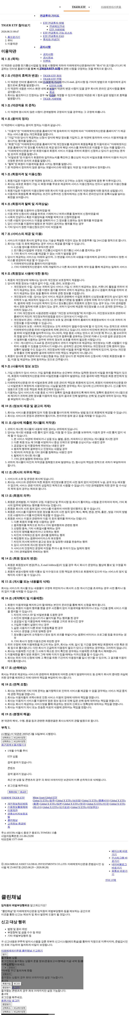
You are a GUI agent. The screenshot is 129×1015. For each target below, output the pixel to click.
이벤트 (47, 61)
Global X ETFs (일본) (51, 804)
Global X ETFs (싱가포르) (56, 807)
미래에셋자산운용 (111, 7)
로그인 (23, 792)
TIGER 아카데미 (52, 82)
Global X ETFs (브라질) (68, 800)
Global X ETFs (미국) (98, 804)
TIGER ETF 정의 (52, 75)
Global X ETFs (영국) (74, 804)
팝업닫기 (7, 987)
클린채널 (13, 820)
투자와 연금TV (51, 39)
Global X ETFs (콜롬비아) (95, 800)
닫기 (5, 954)
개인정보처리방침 (18, 803)
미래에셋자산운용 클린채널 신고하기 (22, 950)
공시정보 (48, 57)
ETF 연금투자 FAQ (53, 36)
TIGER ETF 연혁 (52, 79)
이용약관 (13, 810)
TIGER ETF (79, 7)
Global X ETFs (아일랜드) (84, 807)
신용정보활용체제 (18, 807)
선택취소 (7, 737)
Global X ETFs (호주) (44, 800)
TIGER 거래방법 (52, 98)
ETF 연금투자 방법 (53, 23)
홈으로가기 (14, 37)
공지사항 (48, 54)
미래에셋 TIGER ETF (13, 797)
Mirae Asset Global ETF (45, 797)
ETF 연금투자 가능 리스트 (57, 32)
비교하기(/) (19, 737)
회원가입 (13, 792)
